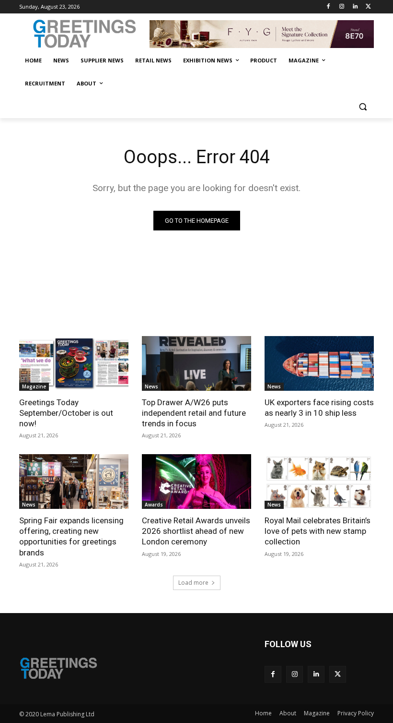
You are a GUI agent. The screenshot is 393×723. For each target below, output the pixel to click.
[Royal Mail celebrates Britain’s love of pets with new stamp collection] (319, 481)
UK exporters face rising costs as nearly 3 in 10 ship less (319, 408)
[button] (362, 107)
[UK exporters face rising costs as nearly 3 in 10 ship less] (319, 363)
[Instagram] (341, 6)
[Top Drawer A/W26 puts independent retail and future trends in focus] (196, 363)
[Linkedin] (354, 6)
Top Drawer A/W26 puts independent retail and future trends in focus (194, 413)
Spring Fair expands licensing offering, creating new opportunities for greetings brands (71, 536)
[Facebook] (328, 6)
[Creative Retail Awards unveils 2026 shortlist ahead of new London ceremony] (196, 481)
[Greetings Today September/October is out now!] (73, 363)
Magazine (34, 386)
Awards (154, 504)
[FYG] (262, 34)
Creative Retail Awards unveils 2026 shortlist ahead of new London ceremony (196, 531)
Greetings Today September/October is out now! (66, 413)
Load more (193, 582)
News (151, 386)
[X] (368, 6)
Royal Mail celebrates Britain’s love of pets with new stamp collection (317, 531)
